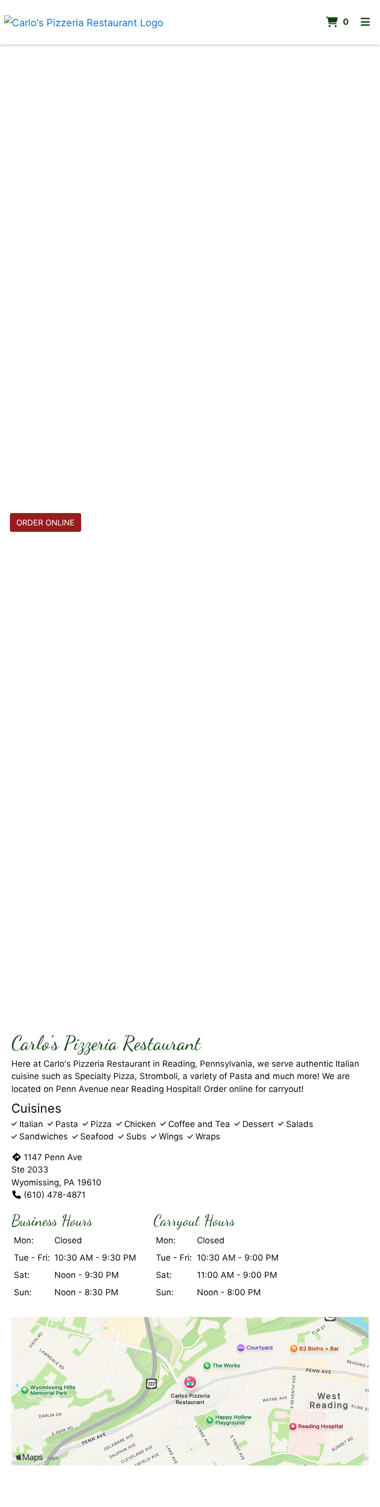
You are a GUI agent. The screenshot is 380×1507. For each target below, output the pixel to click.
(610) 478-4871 (55, 1195)
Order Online (45, 522)
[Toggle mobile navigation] (365, 22)
